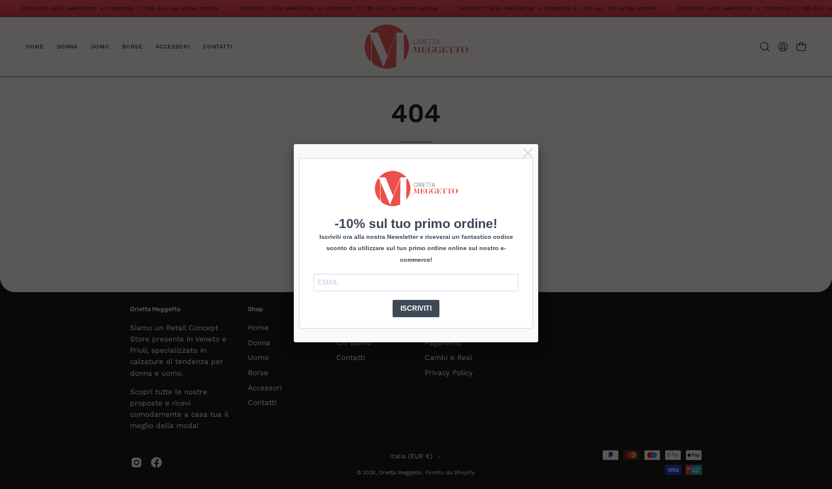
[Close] (528, 153)
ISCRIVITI (416, 308)
